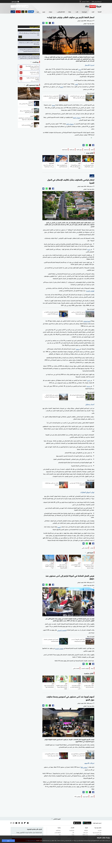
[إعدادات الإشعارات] (26, 12)
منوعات (50, 12)
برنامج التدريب (98, 834)
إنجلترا (77, 349)
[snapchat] (22, 823)
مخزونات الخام (70, 124)
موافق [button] (8, 840)
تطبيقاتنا (86, 830)
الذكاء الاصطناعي (61, 12)
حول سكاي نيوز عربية (97, 832)
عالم (77, 12)
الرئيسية (99, 12)
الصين (59, 527)
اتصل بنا (99, 830)
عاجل (23, 12)
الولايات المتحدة (90, 291)
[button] (18, 11)
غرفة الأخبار (58, 830)
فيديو (44, 12)
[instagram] (13, 823)
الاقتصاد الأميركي (61, 630)
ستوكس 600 (84, 767)
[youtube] (19, 823)
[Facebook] (53, 23)
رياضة (69, 12)
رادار (60, 834)
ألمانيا (88, 380)
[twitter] (16, 823)
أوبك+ (76, 84)
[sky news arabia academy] (68, 140)
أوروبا (88, 249)
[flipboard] (25, 823)
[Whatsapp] (47, 23)
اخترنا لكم (90, 552)
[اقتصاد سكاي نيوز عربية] (31, 11)
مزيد (38, 12)
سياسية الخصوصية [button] (32, 840)
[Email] (43, 23)
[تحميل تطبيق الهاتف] (82, 823)
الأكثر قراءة (89, 153)
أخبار (93, 12)
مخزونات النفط (77, 117)
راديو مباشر (85, 832)
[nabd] (28, 823)
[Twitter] (50, 23)
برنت (79, 69)
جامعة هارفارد (86, 321)
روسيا (53, 105)
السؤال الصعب (58, 832)
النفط (61, 87)
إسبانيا (88, 386)
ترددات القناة (85, 834)
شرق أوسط (84, 12)
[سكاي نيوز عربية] (93, 6)
